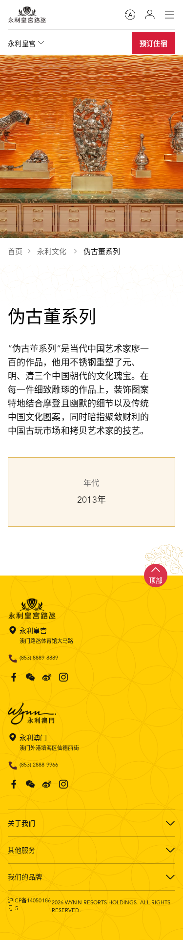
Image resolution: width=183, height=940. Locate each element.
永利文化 (52, 251)
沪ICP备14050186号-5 (29, 904)
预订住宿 (153, 43)
